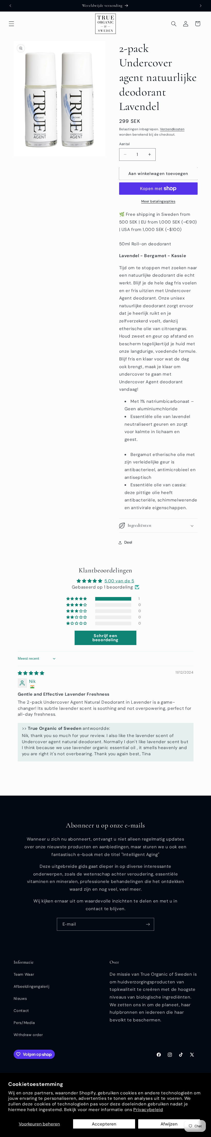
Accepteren (104, 1124)
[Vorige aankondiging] (10, 5)
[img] (31, 673)
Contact (21, 1010)
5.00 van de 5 (119, 581)
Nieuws (20, 998)
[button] (11, 24)
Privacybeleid (148, 1109)
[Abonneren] (148, 924)
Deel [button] (128, 542)
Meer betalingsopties (158, 201)
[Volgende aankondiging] (200, 5)
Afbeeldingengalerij (32, 986)
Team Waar (24, 974)
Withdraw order (28, 1034)
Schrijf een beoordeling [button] (105, 637)
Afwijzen (169, 1124)
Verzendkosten (172, 129)
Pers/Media (24, 1022)
